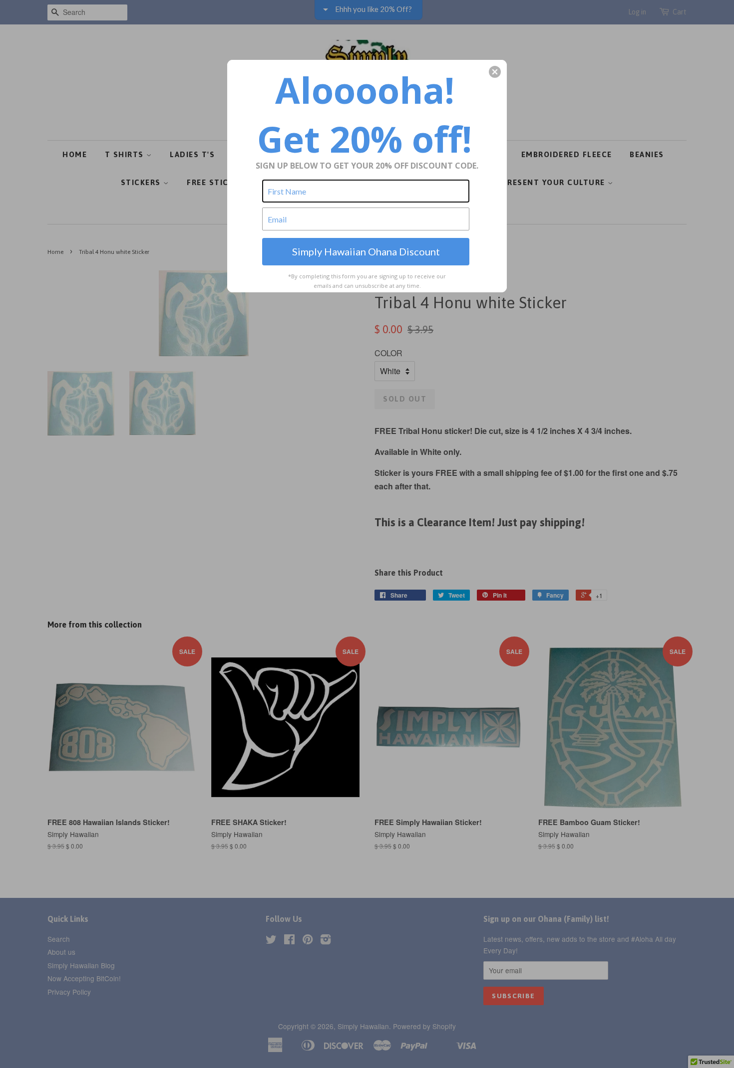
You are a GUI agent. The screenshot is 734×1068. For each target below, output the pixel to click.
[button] (495, 72)
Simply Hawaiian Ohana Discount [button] (366, 251)
